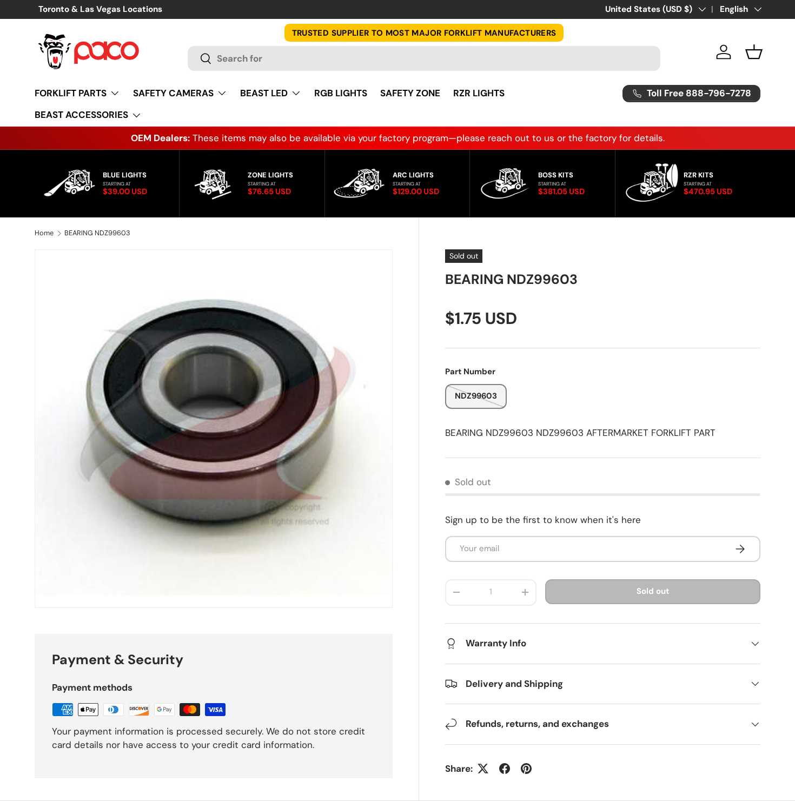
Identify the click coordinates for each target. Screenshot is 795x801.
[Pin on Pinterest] (526, 768)
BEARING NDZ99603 (97, 233)
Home (44, 233)
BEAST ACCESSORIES (81, 115)
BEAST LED (264, 93)
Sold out (653, 591)
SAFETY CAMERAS (173, 93)
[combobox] (424, 58)
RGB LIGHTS (340, 93)
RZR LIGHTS (479, 93)
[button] (754, 52)
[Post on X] (483, 768)
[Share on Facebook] (504, 768)
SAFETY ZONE (410, 93)
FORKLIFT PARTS (71, 93)
